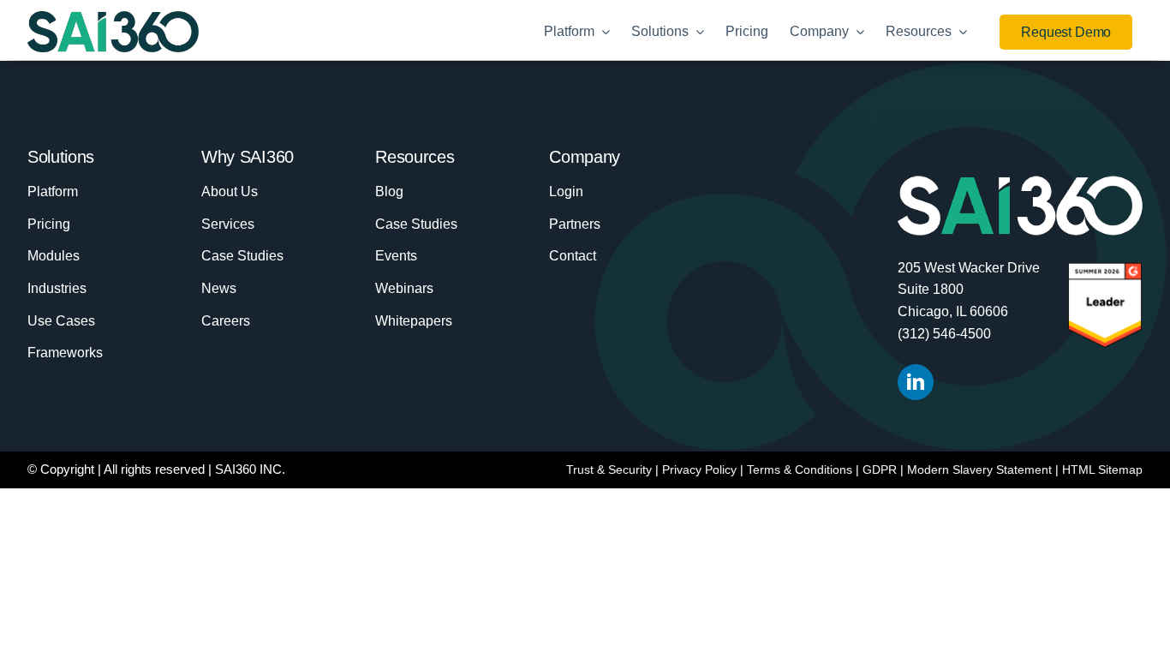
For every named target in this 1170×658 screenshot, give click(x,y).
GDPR (880, 469)
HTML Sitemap (1102, 469)
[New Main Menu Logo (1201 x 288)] (113, 19)
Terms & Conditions (799, 469)
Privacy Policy (699, 469)
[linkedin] (916, 382)
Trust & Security (609, 469)
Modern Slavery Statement (979, 469)
